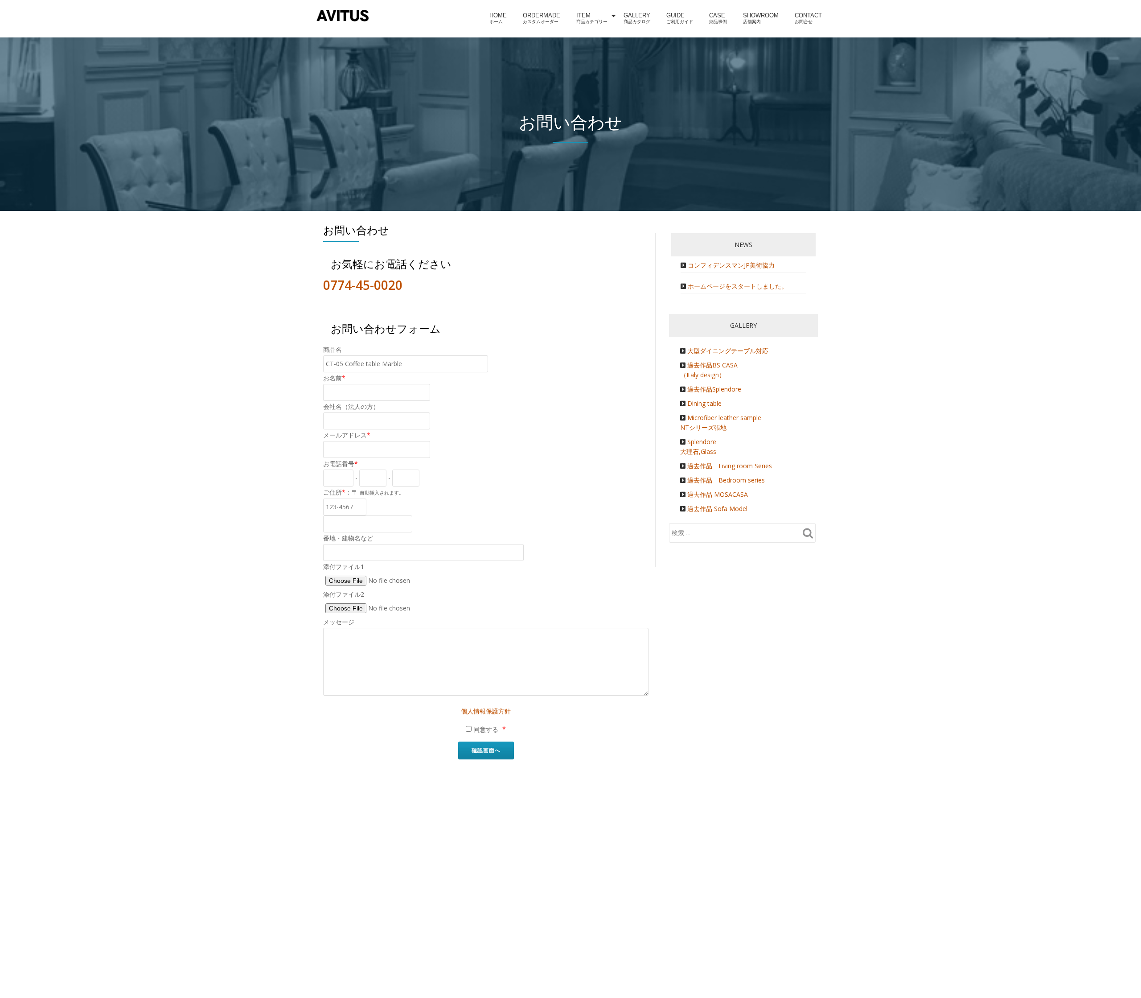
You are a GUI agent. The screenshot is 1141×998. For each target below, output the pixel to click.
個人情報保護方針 (486, 711)
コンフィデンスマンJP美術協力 (731, 265)
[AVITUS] (344, 15)
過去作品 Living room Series (729, 466)
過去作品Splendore (714, 389)
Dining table (704, 403)
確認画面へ (486, 750)
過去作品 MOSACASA (717, 494)
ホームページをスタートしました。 (738, 286)
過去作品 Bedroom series (726, 480)
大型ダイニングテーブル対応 (727, 350)
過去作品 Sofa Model (717, 508)
